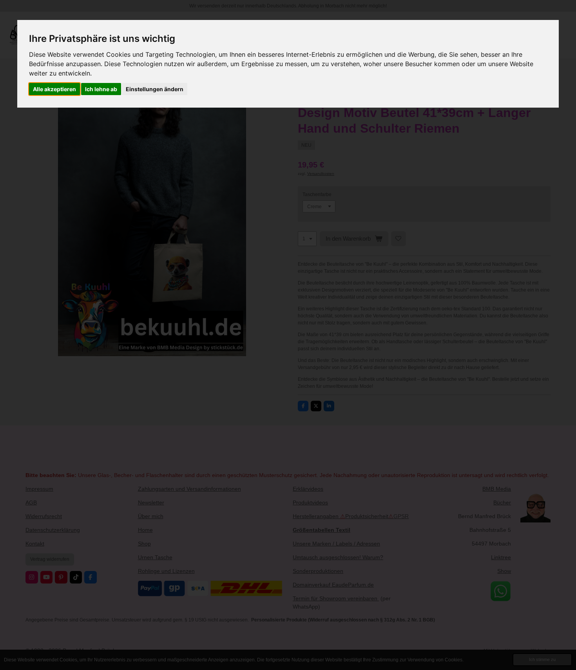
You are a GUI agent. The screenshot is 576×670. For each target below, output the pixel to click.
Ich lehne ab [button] (101, 89)
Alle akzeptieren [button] (54, 89)
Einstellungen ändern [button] (154, 89)
